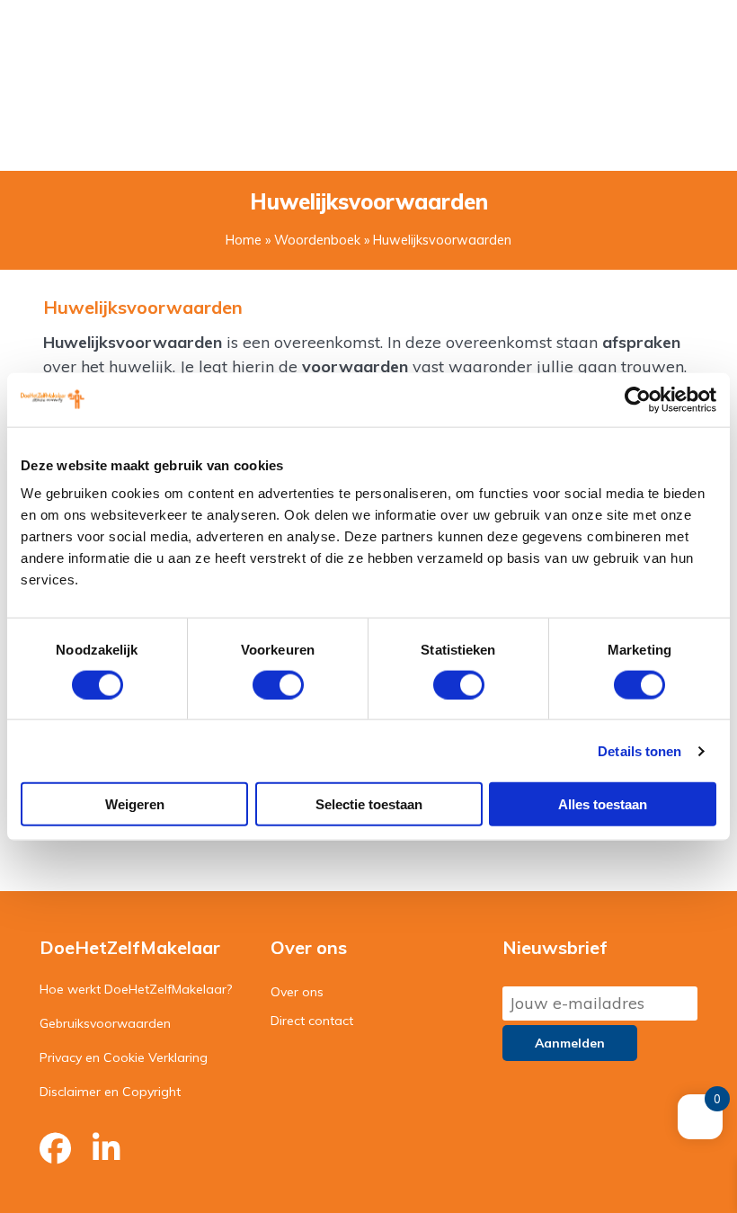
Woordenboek (317, 240)
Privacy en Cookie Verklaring (124, 1057)
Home (244, 240)
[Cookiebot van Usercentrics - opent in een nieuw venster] (637, 399)
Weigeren (134, 804)
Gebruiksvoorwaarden (105, 1023)
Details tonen (639, 750)
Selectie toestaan (368, 804)
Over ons (297, 992)
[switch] (278, 684)
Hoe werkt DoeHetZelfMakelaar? (136, 989)
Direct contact (312, 1020)
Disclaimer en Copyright (110, 1092)
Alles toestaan (602, 804)
